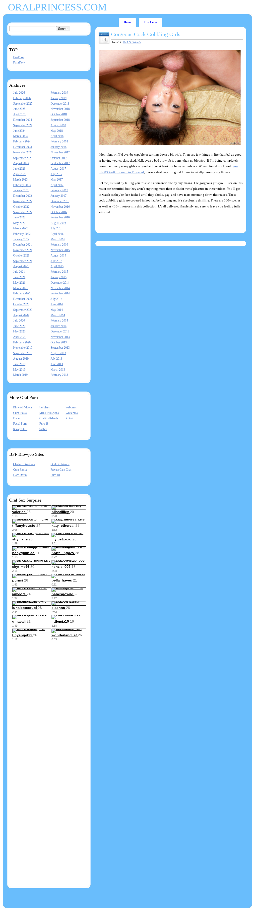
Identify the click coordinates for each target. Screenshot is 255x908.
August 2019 (21, 358)
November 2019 (22, 347)
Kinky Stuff (20, 429)
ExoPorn (18, 57)
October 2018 (59, 114)
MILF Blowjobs (49, 413)
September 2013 (60, 347)
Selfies (43, 429)
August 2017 (58, 168)
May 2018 (57, 130)
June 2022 (19, 217)
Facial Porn (20, 423)
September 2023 (22, 158)
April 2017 (57, 185)
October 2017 (59, 158)
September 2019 (22, 353)
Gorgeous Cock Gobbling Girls (145, 34)
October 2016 (59, 212)
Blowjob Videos (22, 407)
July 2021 (19, 271)
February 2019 (59, 92)
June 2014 (57, 304)
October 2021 (21, 255)
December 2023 (22, 147)
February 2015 (59, 271)
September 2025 (22, 103)
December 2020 (22, 299)
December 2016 (60, 201)
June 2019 (19, 364)
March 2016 (58, 239)
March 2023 (20, 179)
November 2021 (22, 250)
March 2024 (20, 136)
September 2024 (22, 125)
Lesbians (44, 407)
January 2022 (21, 239)
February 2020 (22, 342)
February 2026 (22, 98)
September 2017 (60, 163)
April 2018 (57, 136)
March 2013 (58, 369)
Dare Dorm (20, 475)
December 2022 (22, 195)
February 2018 (59, 141)
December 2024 (22, 120)
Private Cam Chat (61, 469)
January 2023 (21, 190)
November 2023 (22, 152)
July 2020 (19, 320)
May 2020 (19, 331)
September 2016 (60, 217)
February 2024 (22, 141)
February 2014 (59, 320)
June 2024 (19, 130)
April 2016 (57, 234)
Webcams (71, 407)
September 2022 (22, 212)
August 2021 (21, 266)
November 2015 (60, 250)
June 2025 (19, 109)
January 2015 (58, 277)
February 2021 (22, 293)
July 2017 (56, 174)
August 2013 (58, 353)
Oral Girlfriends (48, 418)
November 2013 (60, 337)
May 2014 (57, 310)
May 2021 (19, 282)
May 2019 (19, 369)
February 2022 (22, 234)
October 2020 (21, 304)
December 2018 (60, 103)
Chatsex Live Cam (24, 464)
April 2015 (57, 266)
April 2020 (19, 337)
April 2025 (19, 114)
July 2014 (56, 299)
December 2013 (60, 331)
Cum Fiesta (20, 413)
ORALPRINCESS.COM (57, 7)
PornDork (19, 62)
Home (127, 22)
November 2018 (60, 109)
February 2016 (59, 244)
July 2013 (56, 358)
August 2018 (58, 125)
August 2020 (21, 315)
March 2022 (20, 228)
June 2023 (19, 168)
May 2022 (19, 223)
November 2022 (22, 201)
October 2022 (21, 206)
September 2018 (60, 120)
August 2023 (21, 163)
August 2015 (58, 255)
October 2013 (59, 342)
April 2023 (19, 174)
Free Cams (150, 22)
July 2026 (19, 92)
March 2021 (20, 288)
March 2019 (20, 375)
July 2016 (56, 228)
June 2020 (19, 326)
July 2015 (56, 261)
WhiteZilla (71, 413)
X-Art (69, 418)
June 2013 (57, 364)
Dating (17, 418)
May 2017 (57, 179)
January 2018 (58, 147)
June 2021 (19, 277)
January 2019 (58, 98)
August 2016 (58, 223)
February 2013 (59, 375)
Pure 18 (44, 423)
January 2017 (58, 195)
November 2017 (60, 152)
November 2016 (60, 206)
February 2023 (22, 185)
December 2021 (22, 244)
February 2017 (59, 190)
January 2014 (58, 326)
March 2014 (58, 315)
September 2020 (22, 310)
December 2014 (60, 282)
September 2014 (60, 293)
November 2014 (60, 288)
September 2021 (22, 261)
